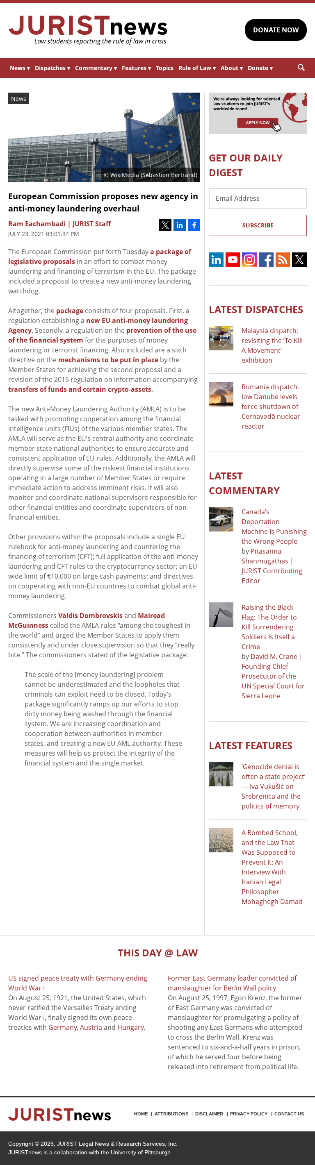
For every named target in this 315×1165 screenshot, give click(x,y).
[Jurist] (88, 30)
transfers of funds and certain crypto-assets (79, 389)
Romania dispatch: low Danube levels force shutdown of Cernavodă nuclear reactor (271, 406)
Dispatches (52, 68)
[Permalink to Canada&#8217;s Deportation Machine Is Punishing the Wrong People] (221, 519)
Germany (62, 1027)
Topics (164, 68)
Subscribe (258, 225)
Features (136, 68)
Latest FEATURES (250, 745)
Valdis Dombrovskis (90, 615)
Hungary (130, 1027)
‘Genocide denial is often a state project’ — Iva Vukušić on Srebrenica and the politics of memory (274, 786)
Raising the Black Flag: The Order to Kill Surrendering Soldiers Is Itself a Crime (269, 627)
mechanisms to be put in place (108, 359)
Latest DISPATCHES (256, 309)
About (232, 68)
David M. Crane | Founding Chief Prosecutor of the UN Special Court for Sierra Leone (273, 676)
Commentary (96, 68)
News (20, 68)
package (69, 310)
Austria (91, 1027)
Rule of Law (197, 68)
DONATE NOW (276, 29)
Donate (260, 68)
